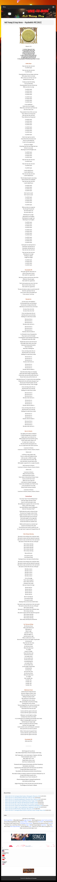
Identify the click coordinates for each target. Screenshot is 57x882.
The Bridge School (24, 823)
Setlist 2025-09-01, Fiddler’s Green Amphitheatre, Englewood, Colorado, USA (22, 807)
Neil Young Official (8, 820)
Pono (51, 826)
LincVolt (30, 823)
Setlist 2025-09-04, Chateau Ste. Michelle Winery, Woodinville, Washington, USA (23, 805)
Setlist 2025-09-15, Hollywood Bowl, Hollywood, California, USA (19, 797)
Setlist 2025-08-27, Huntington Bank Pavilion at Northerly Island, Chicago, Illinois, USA (25, 810)
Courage (34, 878)
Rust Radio (40, 821)
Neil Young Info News (15, 826)
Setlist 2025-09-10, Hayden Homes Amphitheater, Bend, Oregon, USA (21, 800)
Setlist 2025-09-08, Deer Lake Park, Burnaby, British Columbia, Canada (21, 802)
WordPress (28, 878)
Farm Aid (51, 823)
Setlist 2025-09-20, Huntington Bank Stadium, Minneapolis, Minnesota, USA (22, 796)
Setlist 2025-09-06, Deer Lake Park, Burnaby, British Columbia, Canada (21, 804)
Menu (4, 6)
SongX (27, 824)
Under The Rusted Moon (46, 820)
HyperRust (43, 824)
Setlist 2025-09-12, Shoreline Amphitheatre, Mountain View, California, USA (22, 799)
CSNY (30, 826)
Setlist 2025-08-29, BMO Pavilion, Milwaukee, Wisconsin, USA (19, 808)
